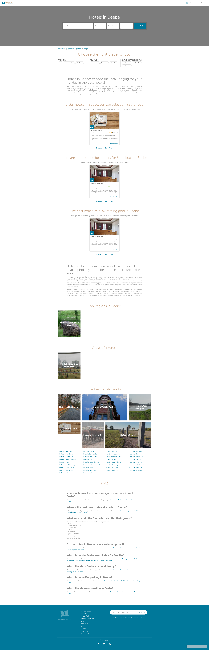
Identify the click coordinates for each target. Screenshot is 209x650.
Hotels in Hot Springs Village (92, 465)
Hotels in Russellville (66, 451)
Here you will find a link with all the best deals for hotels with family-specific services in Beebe (104, 560)
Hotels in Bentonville (89, 454)
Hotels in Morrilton (112, 470)
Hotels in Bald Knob (66, 470)
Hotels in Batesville (135, 462)
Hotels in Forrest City (113, 457)
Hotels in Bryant (88, 459)
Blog (82, 626)
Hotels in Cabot (134, 454)
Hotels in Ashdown (65, 473)
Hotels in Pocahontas (89, 457)
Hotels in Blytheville (89, 473)
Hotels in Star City (135, 459)
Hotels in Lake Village (66, 467)
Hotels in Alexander (136, 470)
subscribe (142, 612)
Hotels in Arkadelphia (113, 462)
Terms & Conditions (87, 618)
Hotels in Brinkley (112, 465)
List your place (86, 611)
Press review (85, 624)
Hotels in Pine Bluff (112, 451)
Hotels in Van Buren (66, 454)
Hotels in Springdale (136, 467)
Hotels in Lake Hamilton (137, 465)
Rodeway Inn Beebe (97, 183)
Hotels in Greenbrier (113, 454)
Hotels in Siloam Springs (67, 459)
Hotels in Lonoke (112, 467)
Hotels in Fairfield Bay (66, 457)
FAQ (82, 621)
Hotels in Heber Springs (90, 462)
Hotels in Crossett (88, 467)
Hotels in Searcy (88, 451)
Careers (83, 629)
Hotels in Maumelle (89, 470)
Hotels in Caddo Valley (67, 465)
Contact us (84, 631)
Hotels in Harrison (135, 451)
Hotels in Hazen (64, 462)
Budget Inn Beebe (96, 130)
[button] (99, 643)
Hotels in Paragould (136, 457)
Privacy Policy (85, 616)
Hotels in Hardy (111, 459)
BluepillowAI (85, 634)
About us (84, 613)
